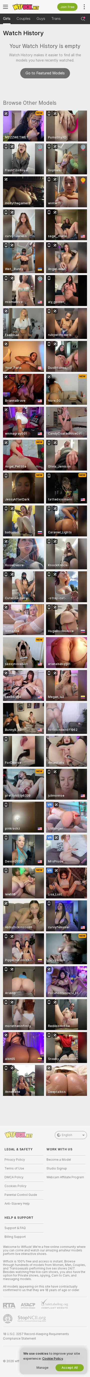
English (67, 1135)
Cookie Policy (52, 1358)
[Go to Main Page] (28, 7)
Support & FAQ (15, 1228)
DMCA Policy (14, 1177)
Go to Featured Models (45, 73)
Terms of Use (14, 1168)
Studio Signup (56, 1168)
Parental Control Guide (20, 1195)
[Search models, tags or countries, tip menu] (83, 19)
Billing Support (15, 1237)
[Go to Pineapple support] (8, 1318)
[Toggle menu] (5, 7)
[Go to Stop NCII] (32, 1319)
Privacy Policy (14, 1159)
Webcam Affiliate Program (65, 1177)
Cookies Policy (15, 1186)
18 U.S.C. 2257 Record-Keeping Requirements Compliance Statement (36, 1336)
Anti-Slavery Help (17, 1203)
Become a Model (58, 1159)
